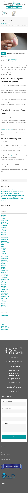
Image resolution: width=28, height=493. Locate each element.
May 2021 (3, 267)
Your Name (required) (7, 401)
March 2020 (3, 286)
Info (2, 452)
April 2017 (3, 303)
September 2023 (5, 227)
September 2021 (5, 262)
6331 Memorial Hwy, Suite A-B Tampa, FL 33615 (14, 362)
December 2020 (4, 274)
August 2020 (4, 281)
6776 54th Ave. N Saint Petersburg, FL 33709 (14, 387)
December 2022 (4, 238)
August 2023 (4, 229)
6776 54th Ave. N (13, 4)
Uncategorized (12, 61)
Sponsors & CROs (5, 459)
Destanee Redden (12, 59)
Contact (3, 457)
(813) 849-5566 (15, 366)
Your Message (5, 423)
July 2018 (3, 300)
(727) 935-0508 (16, 5)
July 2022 (3, 246)
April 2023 (3, 232)
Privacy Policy (3, 483)
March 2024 (3, 218)
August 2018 (4, 298)
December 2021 (4, 257)
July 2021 (3, 263)
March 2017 (3, 305)
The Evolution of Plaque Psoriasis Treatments (11, 190)
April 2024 (3, 217)
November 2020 (4, 276)
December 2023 (4, 224)
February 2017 (4, 307)
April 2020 (3, 284)
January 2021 (4, 272)
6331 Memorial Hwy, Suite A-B (12, 1)
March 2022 (3, 251)
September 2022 (5, 243)
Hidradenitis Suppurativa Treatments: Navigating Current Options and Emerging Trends (12, 196)
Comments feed (5, 328)
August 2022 (4, 244)
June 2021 (3, 265)
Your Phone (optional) (7, 416)
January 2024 (4, 222)
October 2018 (4, 295)
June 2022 (3, 248)
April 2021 (3, 269)
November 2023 (4, 225)
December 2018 (4, 293)
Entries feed (4, 326)
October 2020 (4, 277)
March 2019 (3, 288)
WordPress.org (4, 329)
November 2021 (4, 258)
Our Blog (7, 23)
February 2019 (4, 289)
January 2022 (4, 255)
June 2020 (3, 283)
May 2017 (3, 302)
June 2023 (3, 231)
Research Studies (5, 454)
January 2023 (4, 236)
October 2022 (4, 241)
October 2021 (4, 260)
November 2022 (4, 239)
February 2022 (4, 253)
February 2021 (4, 270)
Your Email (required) (7, 408)
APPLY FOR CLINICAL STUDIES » (14, 7)
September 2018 (5, 296)
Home (2, 23)
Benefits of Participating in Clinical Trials (10, 193)
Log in (2, 324)
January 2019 (4, 291)
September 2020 (5, 279)
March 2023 (3, 234)
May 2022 (3, 250)
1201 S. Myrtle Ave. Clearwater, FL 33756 (14, 374)
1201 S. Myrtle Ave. (16, 3)
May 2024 (3, 215)
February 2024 (4, 220)
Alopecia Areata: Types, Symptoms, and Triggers (12, 192)
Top (14, 490)
